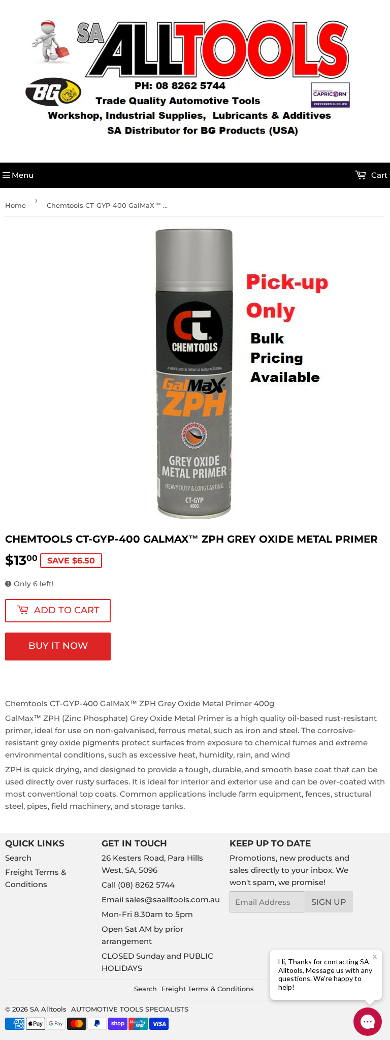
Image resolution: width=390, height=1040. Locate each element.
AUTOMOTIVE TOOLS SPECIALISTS (129, 1009)
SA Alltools (48, 1009)
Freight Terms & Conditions (207, 989)
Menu (23, 175)
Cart (378, 175)
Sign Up (328, 902)
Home (15, 205)
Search (18, 858)
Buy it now (58, 645)
